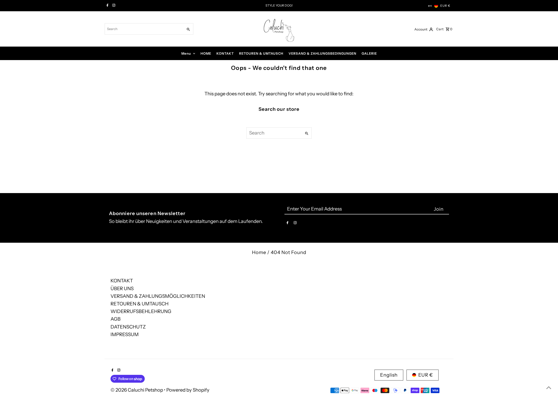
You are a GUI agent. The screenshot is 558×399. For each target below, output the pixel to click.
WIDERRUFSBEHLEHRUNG (141, 311)
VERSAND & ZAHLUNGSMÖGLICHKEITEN (158, 296)
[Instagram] (113, 5)
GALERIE (369, 53)
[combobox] (144, 29)
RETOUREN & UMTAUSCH (261, 53)
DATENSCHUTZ (128, 327)
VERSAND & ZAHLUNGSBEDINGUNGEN (322, 53)
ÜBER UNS (122, 288)
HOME (206, 53)
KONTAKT (225, 53)
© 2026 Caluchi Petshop (137, 390)
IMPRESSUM (125, 334)
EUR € (445, 6)
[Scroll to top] (549, 387)
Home (259, 252)
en (430, 6)
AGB (116, 319)
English (389, 375)
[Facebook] (106, 5)
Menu (186, 53)
